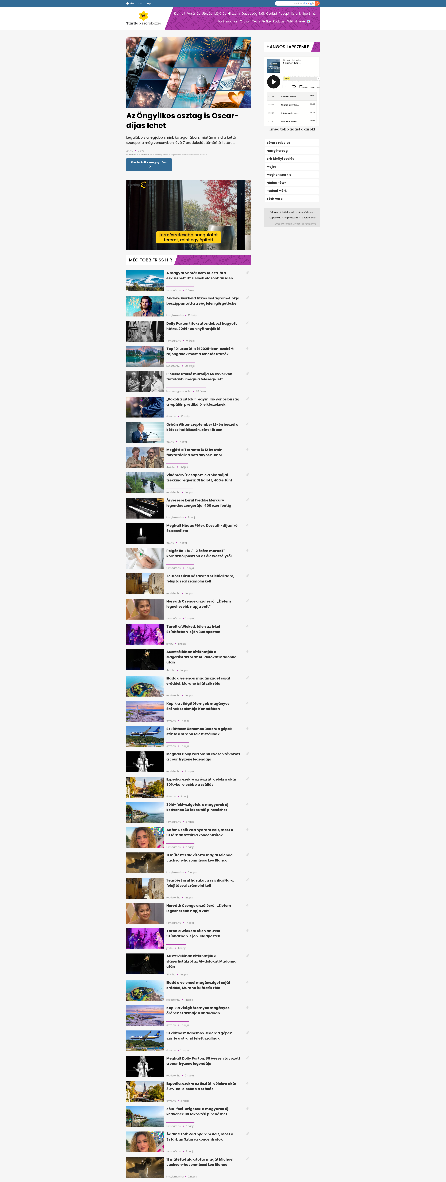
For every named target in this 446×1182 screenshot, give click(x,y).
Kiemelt (179, 13)
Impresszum (291, 217)
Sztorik (296, 13)
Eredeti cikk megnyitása (149, 162)
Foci (221, 21)
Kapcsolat (275, 217)
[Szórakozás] (145, 18)
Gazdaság (249, 13)
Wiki (290, 21)
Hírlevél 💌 (302, 21)
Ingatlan (231, 21)
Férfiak (266, 21)
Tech (256, 21)
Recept (284, 13)
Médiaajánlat (309, 217)
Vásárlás (193, 13)
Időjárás (220, 13)
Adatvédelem (305, 212)
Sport (306, 13)
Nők (261, 13)
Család (271, 13)
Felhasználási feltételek (282, 212)
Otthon (245, 21)
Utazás (207, 13)
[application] (188, 215)
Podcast (279, 21)
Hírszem (234, 13)
